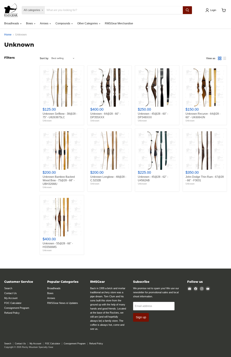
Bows (29, 23)
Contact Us (10, 293)
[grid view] (219, 58)
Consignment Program (16, 307)
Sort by (44, 58)
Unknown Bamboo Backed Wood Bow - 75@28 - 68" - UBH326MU (59, 180)
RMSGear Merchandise (119, 23)
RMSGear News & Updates (62, 303)
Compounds (63, 23)
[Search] (187, 10)
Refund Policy (12, 312)
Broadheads (12, 23)
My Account (10, 298)
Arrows (44, 23)
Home (7, 34)
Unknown (47, 120)
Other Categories (87, 23)
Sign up (141, 317)
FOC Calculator (12, 303)
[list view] (224, 58)
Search (8, 288)
